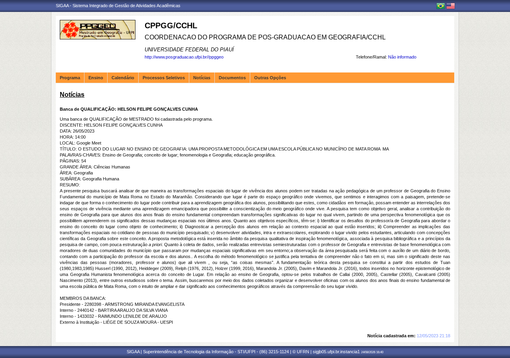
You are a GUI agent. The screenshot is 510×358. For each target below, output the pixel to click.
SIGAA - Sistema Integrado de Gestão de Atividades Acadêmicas (118, 5)
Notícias (201, 77)
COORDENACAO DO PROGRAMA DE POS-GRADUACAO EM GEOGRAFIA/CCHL (265, 37)
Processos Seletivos (164, 77)
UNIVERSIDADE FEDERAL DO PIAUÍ (189, 50)
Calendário (123, 77)
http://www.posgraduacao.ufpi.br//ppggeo (184, 57)
